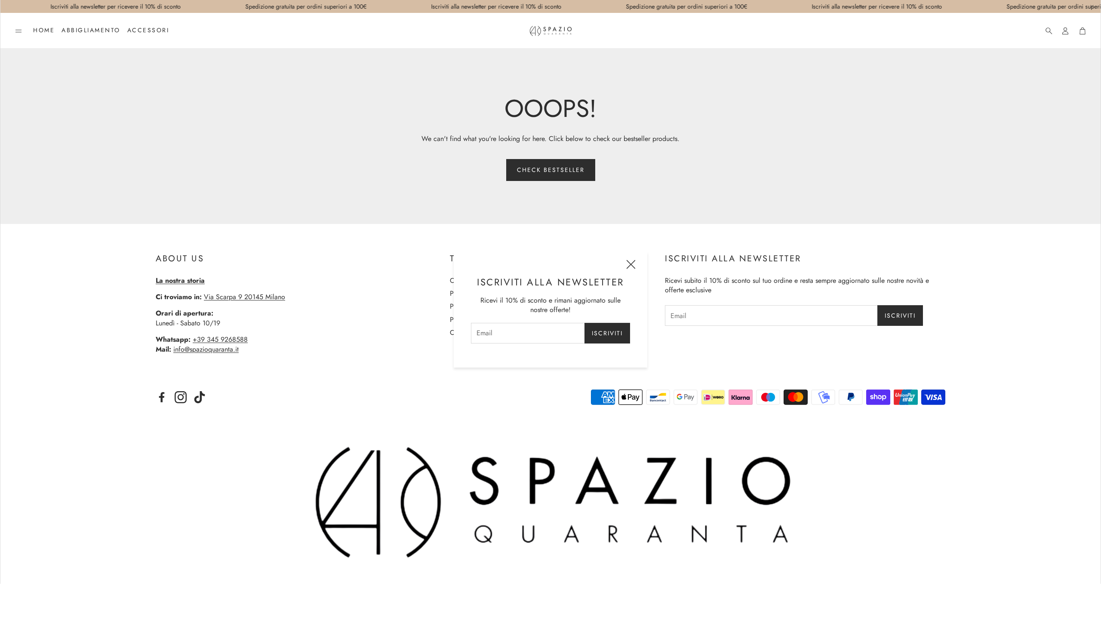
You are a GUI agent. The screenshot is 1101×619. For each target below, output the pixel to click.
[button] (18, 31)
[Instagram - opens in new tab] (181, 397)
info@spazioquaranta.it (206, 349)
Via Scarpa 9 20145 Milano (244, 297)
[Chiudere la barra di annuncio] (1092, 6)
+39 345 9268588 (220, 339)
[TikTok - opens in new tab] (200, 397)
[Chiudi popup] (631, 265)
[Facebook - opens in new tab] (162, 397)
